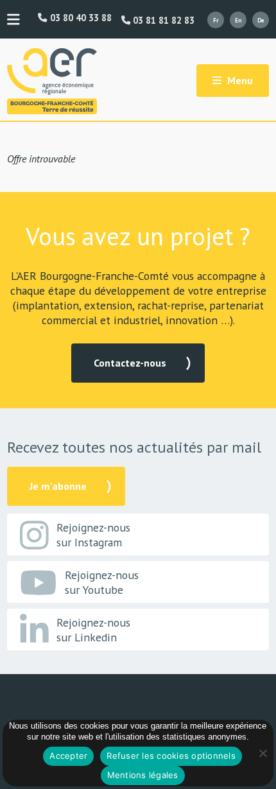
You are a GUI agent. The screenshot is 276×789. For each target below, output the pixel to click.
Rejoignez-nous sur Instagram (93, 535)
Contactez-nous (130, 362)
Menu (239, 80)
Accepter (68, 755)
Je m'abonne (58, 486)
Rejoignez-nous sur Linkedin (93, 630)
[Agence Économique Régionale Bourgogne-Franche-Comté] (52, 81)
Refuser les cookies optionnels (171, 755)
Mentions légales (142, 775)
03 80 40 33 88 (79, 18)
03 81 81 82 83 (162, 20)
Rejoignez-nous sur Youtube (102, 582)
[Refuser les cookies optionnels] (262, 753)
